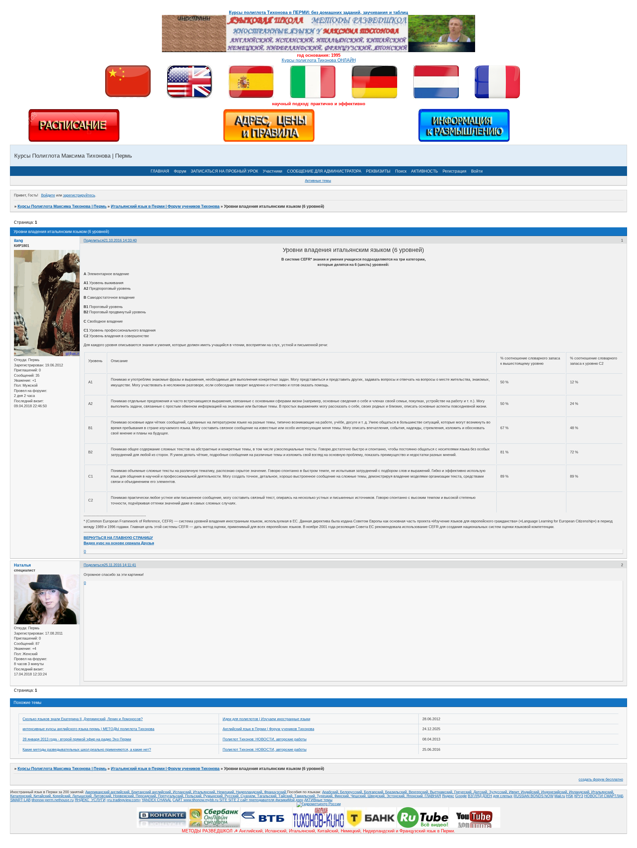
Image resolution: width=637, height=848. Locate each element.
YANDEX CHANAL (157, 800)
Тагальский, (267, 796)
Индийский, (531, 792)
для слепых (503, 796)
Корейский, (62, 796)
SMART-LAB (20, 800)
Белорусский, (352, 792)
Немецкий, (226, 792)
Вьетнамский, (442, 792)
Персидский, (147, 796)
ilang (18, 240)
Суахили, (249, 796)
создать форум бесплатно (601, 779)
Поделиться (94, 240)
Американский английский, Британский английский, (129, 792)
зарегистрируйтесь (79, 195)
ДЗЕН (487, 796)
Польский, (194, 796)
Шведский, (377, 796)
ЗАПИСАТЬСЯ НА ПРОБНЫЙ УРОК (224, 171)
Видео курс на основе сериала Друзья (119, 543)
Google (461, 796)
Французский (275, 792)
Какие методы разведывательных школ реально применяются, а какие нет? (87, 749)
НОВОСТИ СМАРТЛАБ (603, 796)
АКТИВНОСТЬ (424, 171)
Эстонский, (396, 796)
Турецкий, (325, 796)
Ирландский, (580, 792)
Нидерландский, (250, 792)
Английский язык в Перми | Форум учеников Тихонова (268, 729)
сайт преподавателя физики (263, 800)
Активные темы (318, 181)
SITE (223, 800)
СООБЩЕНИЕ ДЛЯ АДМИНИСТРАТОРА (324, 171)
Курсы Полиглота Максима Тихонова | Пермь (62, 206)
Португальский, (171, 796)
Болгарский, (374, 792)
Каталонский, (22, 796)
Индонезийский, (555, 792)
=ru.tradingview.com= (123, 800)
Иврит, (515, 792)
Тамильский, (305, 796)
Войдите (48, 195)
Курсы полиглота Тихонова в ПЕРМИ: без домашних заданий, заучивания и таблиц (318, 12)
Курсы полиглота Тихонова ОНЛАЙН (319, 60)
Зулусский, (499, 792)
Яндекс (448, 796)
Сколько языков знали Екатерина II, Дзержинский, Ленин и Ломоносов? (83, 719)
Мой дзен (295, 800)
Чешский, (359, 796)
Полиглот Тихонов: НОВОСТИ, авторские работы (265, 739)
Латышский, (83, 796)
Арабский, (331, 792)
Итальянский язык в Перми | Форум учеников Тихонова (165, 206)
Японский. (415, 796)
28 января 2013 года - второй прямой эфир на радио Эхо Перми (77, 739)
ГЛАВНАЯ (160, 171)
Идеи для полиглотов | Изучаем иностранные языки (266, 719)
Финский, (342, 796)
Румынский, (214, 796)
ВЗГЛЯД (474, 796)
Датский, (481, 792)
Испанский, (183, 792)
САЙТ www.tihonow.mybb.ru (196, 800)
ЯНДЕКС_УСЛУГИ (90, 800)
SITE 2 (233, 800)
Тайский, (286, 796)
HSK (569, 796)
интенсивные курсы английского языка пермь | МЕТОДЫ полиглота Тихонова (88, 729)
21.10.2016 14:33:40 (120, 240)
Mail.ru (559, 796)
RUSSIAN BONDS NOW (533, 796)
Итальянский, (205, 792)
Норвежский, (124, 796)
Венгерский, (419, 792)
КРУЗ (578, 796)
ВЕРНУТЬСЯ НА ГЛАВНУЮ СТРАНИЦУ (118, 538)
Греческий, (463, 792)
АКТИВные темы (318, 800)
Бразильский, (397, 792)
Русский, (233, 796)
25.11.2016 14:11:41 (120, 565)
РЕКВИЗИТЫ (378, 171)
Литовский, (103, 796)
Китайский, (43, 796)
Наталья (22, 565)
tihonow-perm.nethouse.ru (53, 800)
